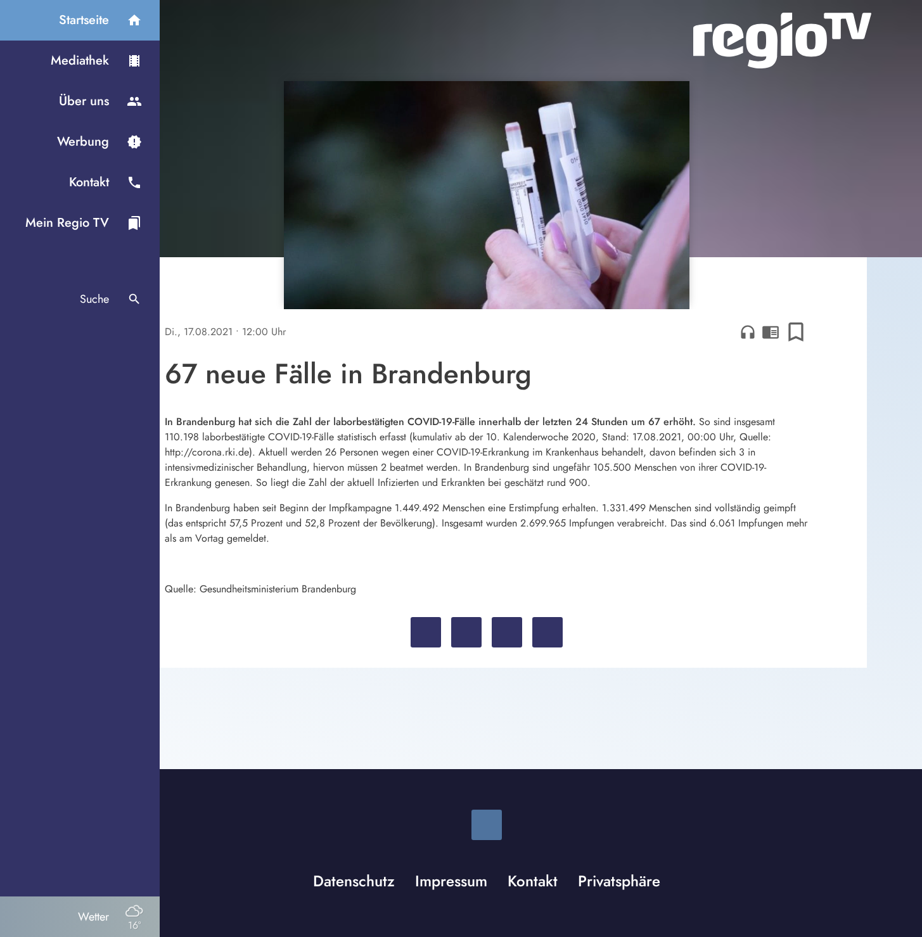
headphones (748, 332)
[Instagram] (486, 825)
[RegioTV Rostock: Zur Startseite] (782, 40)
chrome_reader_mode (770, 332)
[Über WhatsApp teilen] (507, 632)
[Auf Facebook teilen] (426, 632)
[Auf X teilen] (466, 632)
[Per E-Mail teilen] (547, 632)
